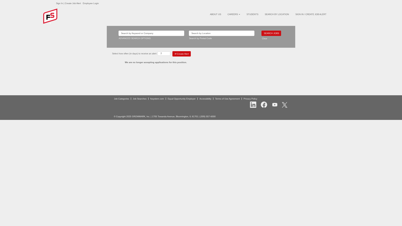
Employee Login (91, 3)
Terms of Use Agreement (227, 98)
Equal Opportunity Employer (182, 98)
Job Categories (121, 98)
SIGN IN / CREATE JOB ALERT (310, 14)
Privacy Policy (250, 98)
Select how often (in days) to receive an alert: (134, 53)
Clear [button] (264, 38)
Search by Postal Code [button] (200, 38)
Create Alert (182, 54)
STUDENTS (252, 14)
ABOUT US (215, 14)
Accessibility (205, 98)
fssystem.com (157, 98)
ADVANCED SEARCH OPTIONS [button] (135, 38)
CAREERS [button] (233, 14)
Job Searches (140, 98)
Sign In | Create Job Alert (68, 3)
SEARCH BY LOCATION (277, 14)
